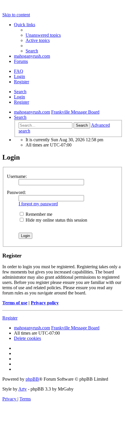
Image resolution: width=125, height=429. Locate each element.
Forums (21, 61)
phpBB (32, 379)
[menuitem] (43, 35)
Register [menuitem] (21, 81)
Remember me (38, 214)
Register (21, 102)
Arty (22, 388)
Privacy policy (45, 302)
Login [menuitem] (19, 76)
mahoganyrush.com (32, 56)
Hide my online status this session (55, 220)
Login (19, 96)
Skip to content (16, 14)
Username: (17, 176)
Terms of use (14, 302)
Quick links (24, 24)
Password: (16, 192)
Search (20, 91)
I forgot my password (38, 203)
